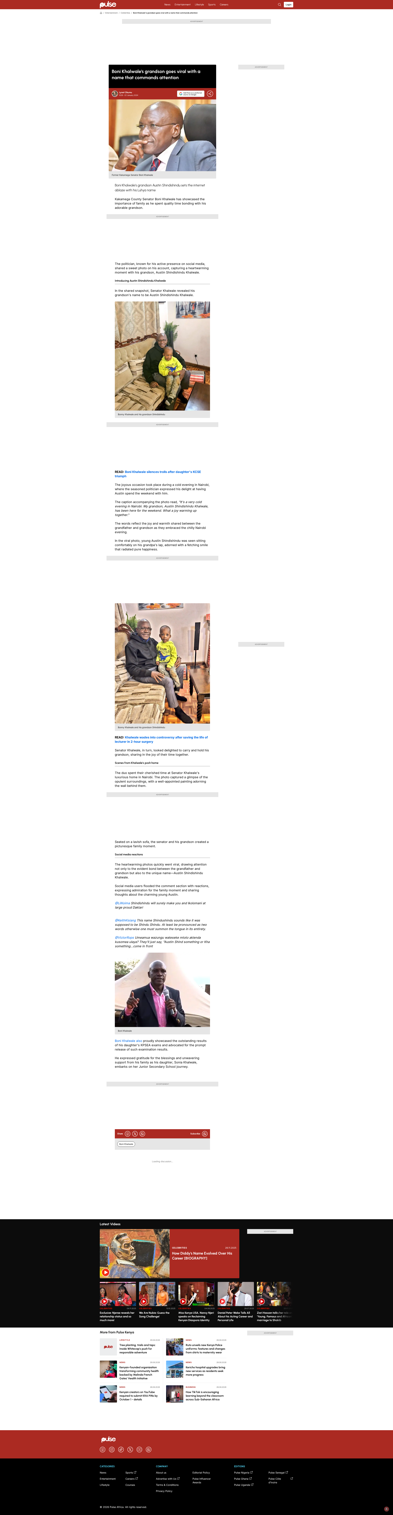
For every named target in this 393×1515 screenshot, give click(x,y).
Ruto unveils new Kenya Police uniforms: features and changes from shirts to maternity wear (205, 1348)
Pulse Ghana (241, 1478)
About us (161, 1472)
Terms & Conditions (167, 1484)
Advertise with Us (166, 1478)
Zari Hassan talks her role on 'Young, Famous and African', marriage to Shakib (275, 1316)
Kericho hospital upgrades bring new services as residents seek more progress (205, 1371)
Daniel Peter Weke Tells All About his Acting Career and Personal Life (235, 1316)
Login (288, 4)
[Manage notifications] (386, 1509)
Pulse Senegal (276, 1472)
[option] (118, 1303)
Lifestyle (199, 4)
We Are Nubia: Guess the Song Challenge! (154, 1314)
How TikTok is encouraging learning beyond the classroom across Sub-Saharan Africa (205, 1395)
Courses (130, 1484)
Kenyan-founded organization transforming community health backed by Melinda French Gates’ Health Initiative (139, 1373)
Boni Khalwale (126, 1144)
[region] (196, 1303)
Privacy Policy (164, 1491)
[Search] (279, 4)
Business (191, 1387)
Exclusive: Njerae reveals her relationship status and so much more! (117, 1316)
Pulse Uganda (242, 1484)
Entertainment (183, 4)
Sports (212, 4)
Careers (224, 4)
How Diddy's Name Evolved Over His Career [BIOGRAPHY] (202, 1255)
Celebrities (125, 13)
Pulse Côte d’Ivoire (274, 1480)
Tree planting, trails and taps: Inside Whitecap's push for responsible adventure (137, 1348)
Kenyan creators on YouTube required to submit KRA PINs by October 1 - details (138, 1395)
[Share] (210, 94)
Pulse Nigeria (241, 1472)
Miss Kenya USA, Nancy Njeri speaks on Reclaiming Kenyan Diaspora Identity (196, 1316)
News (167, 4)
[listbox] (196, 1303)
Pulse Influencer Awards (202, 1480)
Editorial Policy (201, 1472)
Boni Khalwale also (128, 1041)
